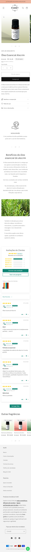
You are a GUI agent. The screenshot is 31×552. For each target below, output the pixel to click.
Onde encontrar (7, 490)
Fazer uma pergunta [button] (15, 274)
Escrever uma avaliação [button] (15, 270)
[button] (3, 8)
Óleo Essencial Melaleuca (6, 432)
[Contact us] (28, 549)
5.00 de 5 (19, 253)
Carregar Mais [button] (15, 406)
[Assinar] (24, 531)
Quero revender (7, 482)
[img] (7, 303)
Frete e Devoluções (8, 456)
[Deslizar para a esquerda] (12, 46)
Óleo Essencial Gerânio (19, 432)
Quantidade (4, 64)
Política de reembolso (9, 468)
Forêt (11, 549)
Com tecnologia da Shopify (18, 549)
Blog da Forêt (7, 472)
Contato (5, 460)
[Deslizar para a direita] (19, 46)
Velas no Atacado (8, 486)
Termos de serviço (8, 464)
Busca (4, 452)
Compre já (15, 79)
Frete (2, 61)
